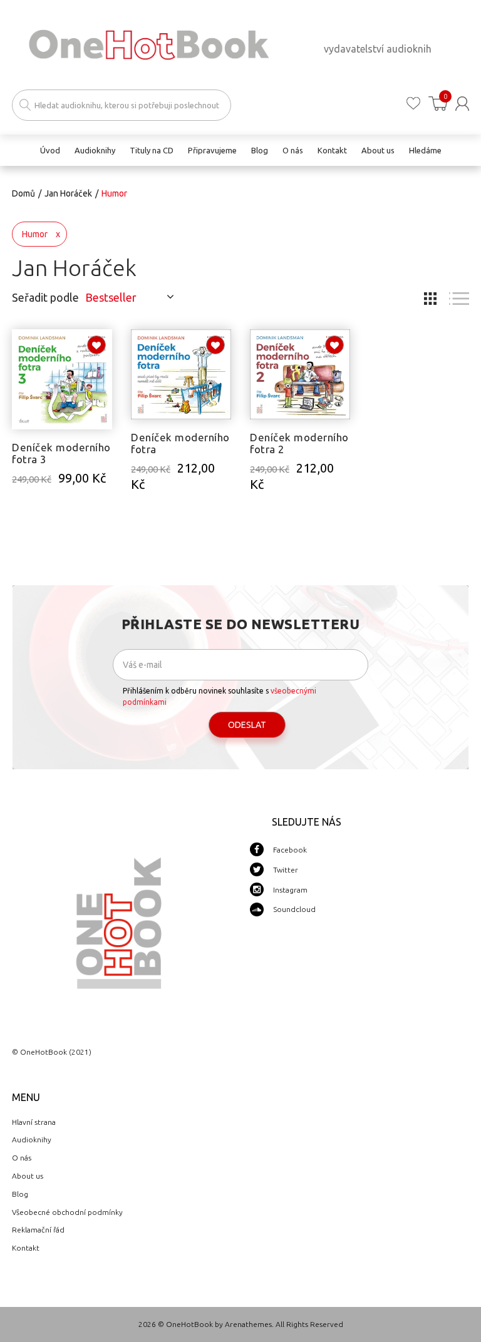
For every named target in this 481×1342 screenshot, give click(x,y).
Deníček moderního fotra (180, 443)
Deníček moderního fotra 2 (299, 443)
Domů (23, 193)
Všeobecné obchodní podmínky (67, 1212)
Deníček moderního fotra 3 (61, 453)
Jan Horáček (68, 193)
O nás (21, 1158)
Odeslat (247, 725)
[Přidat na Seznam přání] (96, 345)
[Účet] (462, 103)
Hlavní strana (34, 1122)
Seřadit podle (45, 297)
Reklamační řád (38, 1230)
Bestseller (111, 297)
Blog (20, 1194)
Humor (35, 234)
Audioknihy (31, 1139)
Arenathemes (248, 1324)
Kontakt (25, 1248)
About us (27, 1176)
